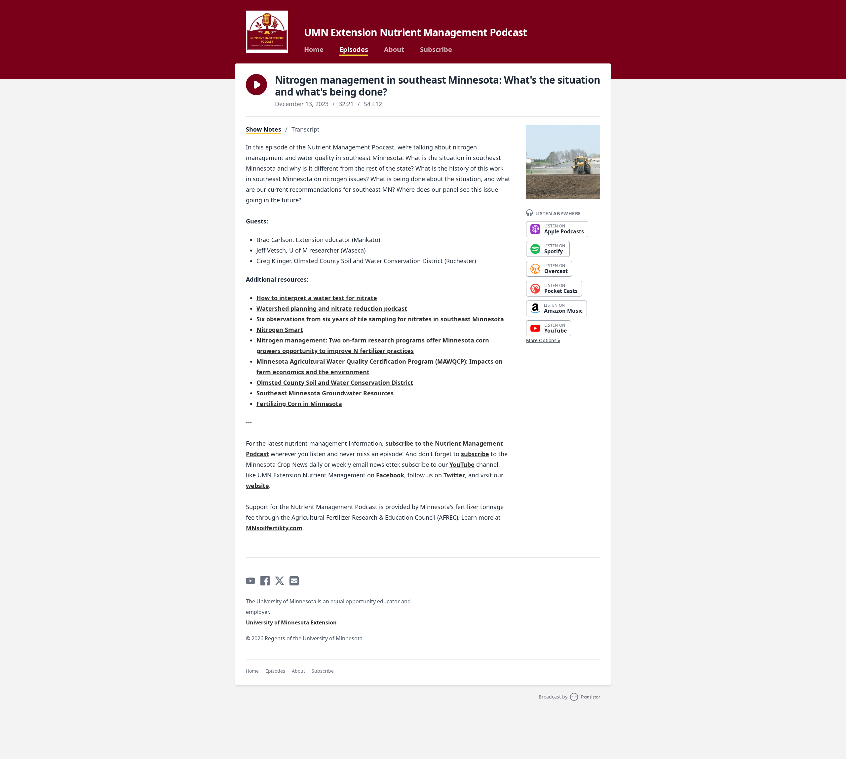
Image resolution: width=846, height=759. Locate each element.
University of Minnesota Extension (291, 622)
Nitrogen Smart (279, 330)
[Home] (267, 32)
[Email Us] (294, 580)
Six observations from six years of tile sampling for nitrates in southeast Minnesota (380, 319)
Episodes (353, 49)
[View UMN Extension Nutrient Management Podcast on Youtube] (250, 580)
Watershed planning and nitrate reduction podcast (331, 308)
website (257, 486)
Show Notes (263, 129)
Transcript (305, 129)
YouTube (462, 464)
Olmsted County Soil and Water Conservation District (334, 382)
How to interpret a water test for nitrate (316, 298)
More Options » (543, 340)
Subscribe (436, 49)
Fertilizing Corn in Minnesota (299, 404)
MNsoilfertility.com (274, 528)
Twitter (454, 475)
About (394, 49)
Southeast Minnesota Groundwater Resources (325, 393)
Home (314, 49)
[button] (256, 84)
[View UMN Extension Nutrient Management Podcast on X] (279, 580)
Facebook (390, 475)
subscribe (475, 454)
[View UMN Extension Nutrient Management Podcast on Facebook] (265, 580)
